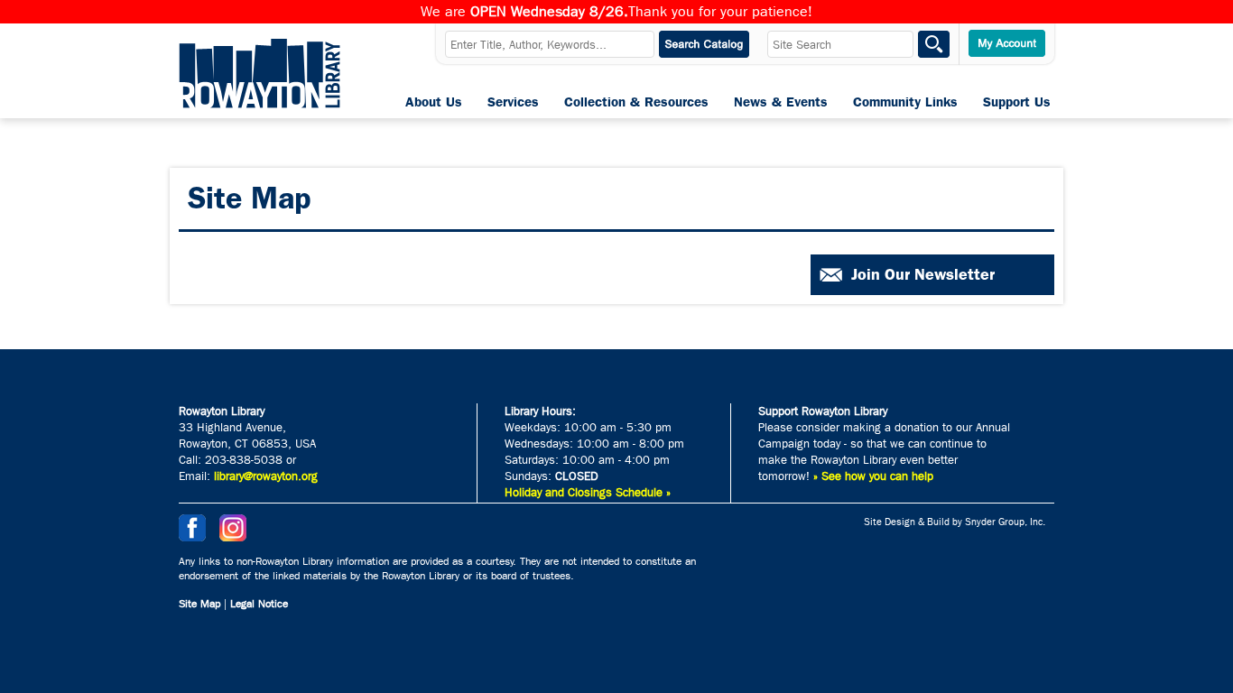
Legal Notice (259, 603)
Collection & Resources (636, 102)
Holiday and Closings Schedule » (588, 492)
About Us (433, 102)
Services (513, 102)
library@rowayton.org (266, 476)
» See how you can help (873, 476)
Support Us (1017, 102)
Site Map (199, 603)
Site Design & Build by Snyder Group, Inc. (954, 522)
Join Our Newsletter (923, 274)
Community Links (905, 102)
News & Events (781, 102)
